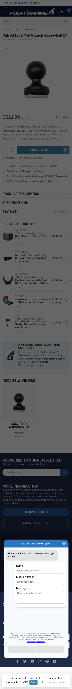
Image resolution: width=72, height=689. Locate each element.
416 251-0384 (39, 362)
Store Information (36, 523)
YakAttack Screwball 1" (27, 29)
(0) (35, 39)
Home (6, 29)
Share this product (31, 157)
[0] (68, 11)
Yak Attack (9, 40)
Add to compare (11, 157)
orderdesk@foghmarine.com (45, 358)
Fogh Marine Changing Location (25, 171)
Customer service (36, 512)
